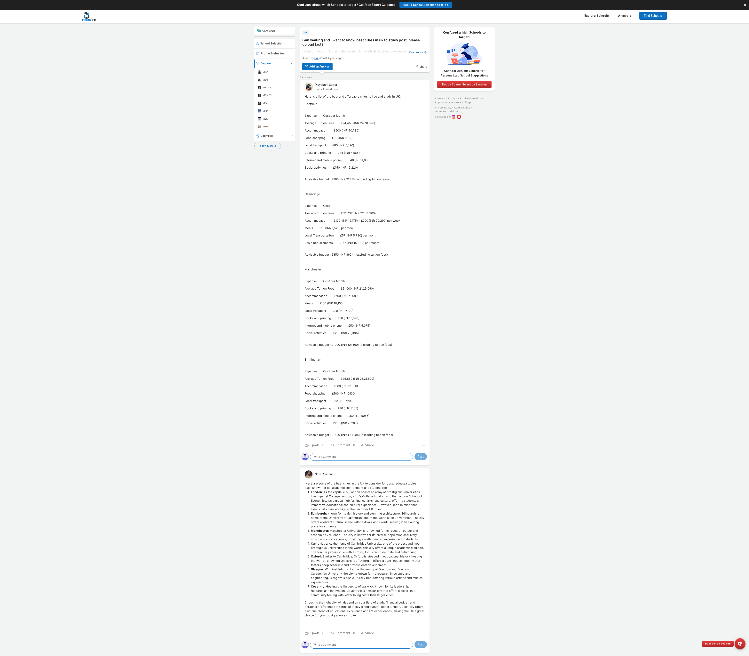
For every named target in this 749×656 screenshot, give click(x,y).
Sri (316, 58)
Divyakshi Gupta (326, 85)
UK (305, 32)
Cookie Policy (462, 107)
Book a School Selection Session (464, 84)
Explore (452, 98)
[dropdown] (423, 445)
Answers (440, 98)
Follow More (266, 145)
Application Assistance (448, 102)
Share (423, 66)
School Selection (271, 43)
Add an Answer (319, 66)
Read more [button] (416, 52)
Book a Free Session (717, 643)
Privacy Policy (443, 107)
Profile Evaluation (273, 53)
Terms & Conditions (446, 111)
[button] (425, 5)
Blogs (467, 102)
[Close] (745, 5)
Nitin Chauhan (324, 474)
